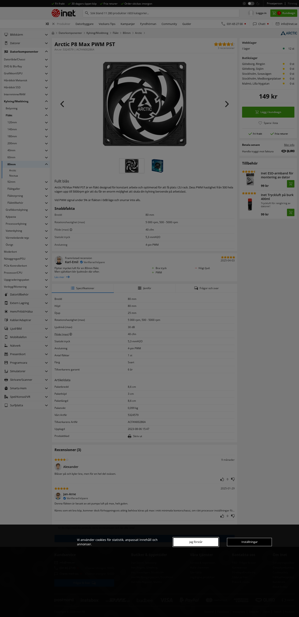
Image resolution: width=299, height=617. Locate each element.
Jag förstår (195, 542)
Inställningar (249, 542)
